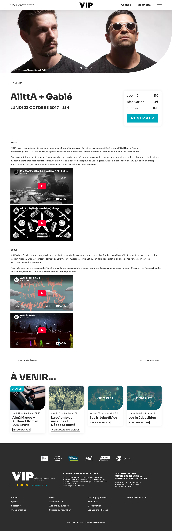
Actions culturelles (59, 505)
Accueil (14, 497)
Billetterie (144, 5)
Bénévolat (93, 501)
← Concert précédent (23, 360)
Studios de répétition (60, 510)
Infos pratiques (18, 510)
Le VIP (86, 5)
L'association (94, 505)
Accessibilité (56, 501)
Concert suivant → (150, 360)
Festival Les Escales (137, 497)
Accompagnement (97, 497)
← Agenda (16, 83)
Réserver (142, 118)
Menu (159, 4)
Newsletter (40, 485)
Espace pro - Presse (98, 510)
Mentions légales (99, 522)
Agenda (126, 5)
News (52, 497)
